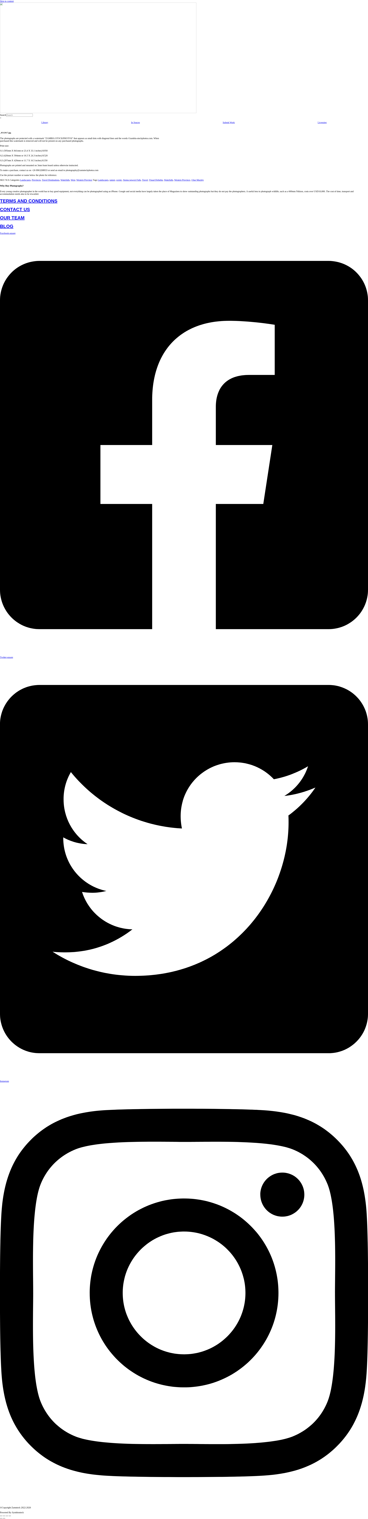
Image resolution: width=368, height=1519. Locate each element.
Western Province (84, 180)
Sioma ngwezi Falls (132, 180)
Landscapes (25, 180)
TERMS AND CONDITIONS (28, 201)
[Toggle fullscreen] (4, 1515)
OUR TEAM (12, 217)
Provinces (36, 180)
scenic (119, 180)
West (73, 180)
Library (44, 122)
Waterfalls (65, 180)
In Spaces (135, 122)
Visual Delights (156, 180)
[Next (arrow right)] (4, 1518)
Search (3, 115)
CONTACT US (15, 209)
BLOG (6, 226)
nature (112, 180)
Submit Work (229, 122)
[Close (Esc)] (10, 1515)
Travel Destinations (50, 180)
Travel (145, 180)
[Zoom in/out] (1, 1515)
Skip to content (7, 1)
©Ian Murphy (197, 180)
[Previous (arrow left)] (1, 1518)
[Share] (7, 1515)
